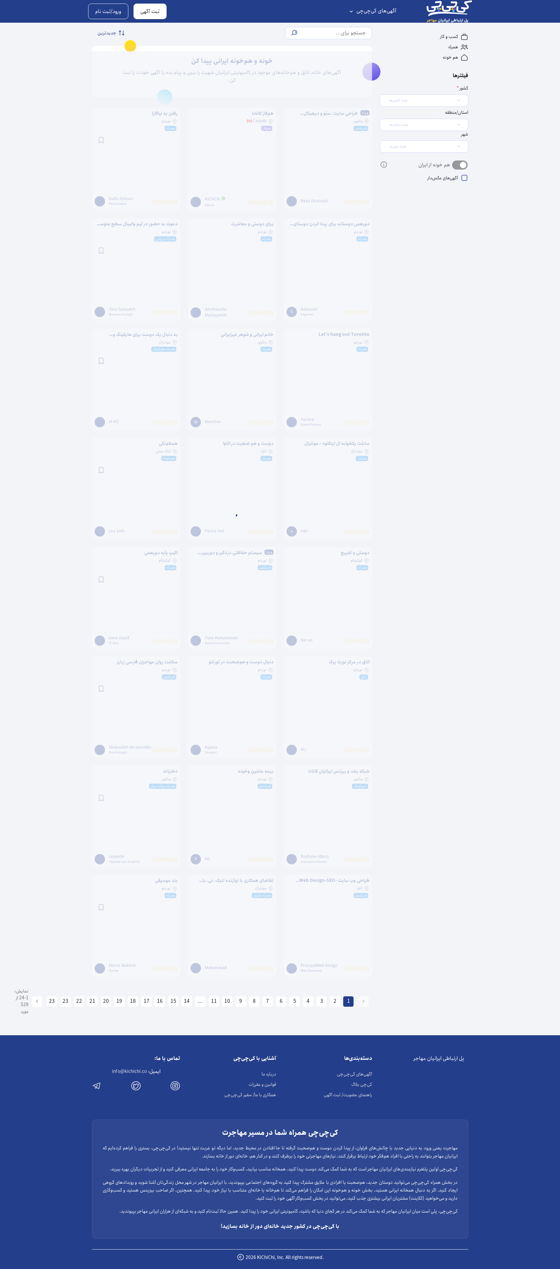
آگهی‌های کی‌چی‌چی (375, 11)
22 (79, 1001)
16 (160, 1001)
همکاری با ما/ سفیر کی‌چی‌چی (250, 1094)
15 (173, 1001)
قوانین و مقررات (262, 1084)
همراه (453, 47)
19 (119, 1001)
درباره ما (269, 1074)
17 (146, 1001)
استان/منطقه (456, 112)
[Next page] (37, 1001)
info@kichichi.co (129, 1071)
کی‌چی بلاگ (361, 1084)
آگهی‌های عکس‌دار (442, 178)
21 (92, 1001)
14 (187, 1001)
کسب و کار (449, 36)
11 (214, 1001)
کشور (463, 88)
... (200, 1001)
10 (227, 1001)
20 (106, 1001)
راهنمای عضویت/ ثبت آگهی (348, 1094)
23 (65, 1001)
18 (133, 1001)
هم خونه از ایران (434, 165)
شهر (464, 134)
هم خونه (451, 57)
